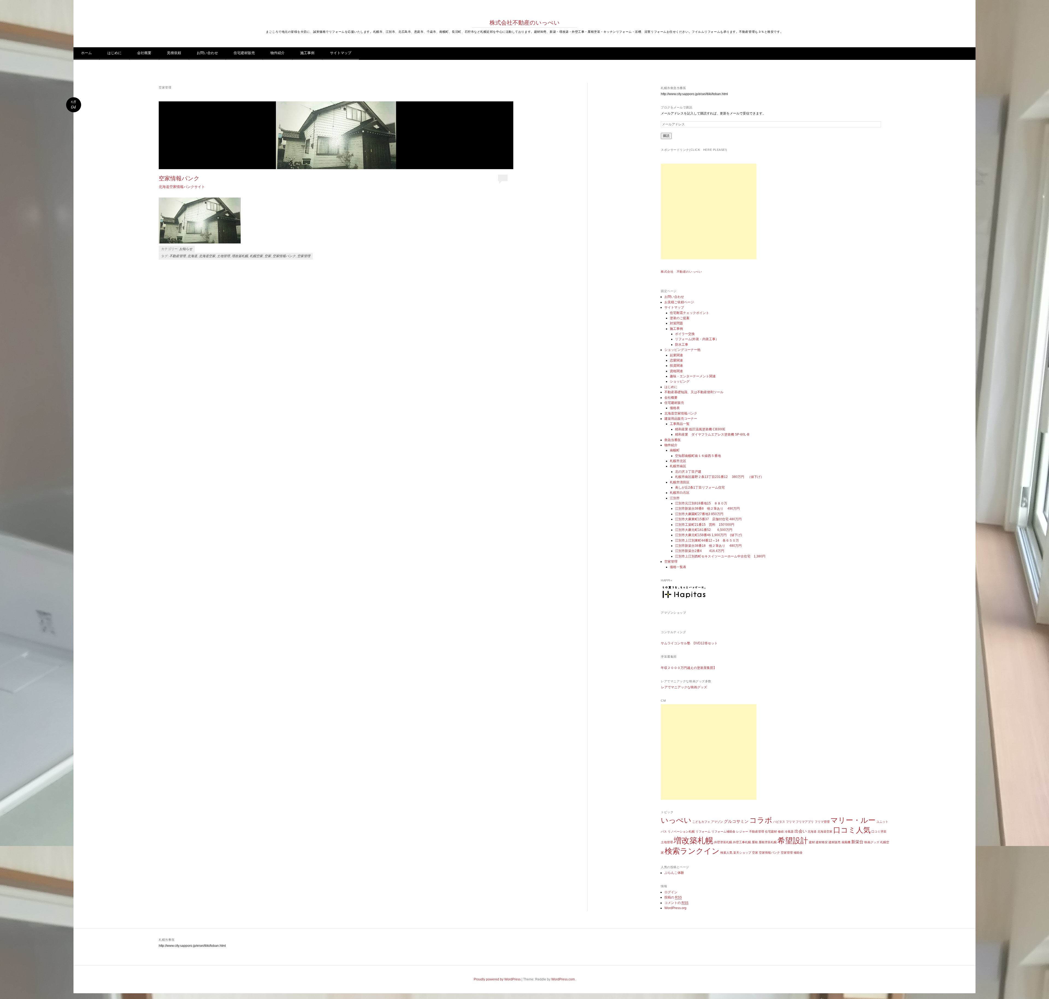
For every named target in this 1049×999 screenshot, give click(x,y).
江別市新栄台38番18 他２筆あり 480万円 (708, 546)
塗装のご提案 (679, 318)
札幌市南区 (678, 466)
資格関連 (676, 371)
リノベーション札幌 (681, 831)
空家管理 (303, 256)
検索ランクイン (692, 851)
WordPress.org (675, 908)
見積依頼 (174, 53)
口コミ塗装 (878, 831)
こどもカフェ (701, 821)
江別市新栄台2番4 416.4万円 (699, 551)
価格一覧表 (678, 567)
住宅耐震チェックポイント (689, 313)
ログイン (670, 892)
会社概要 (144, 53)
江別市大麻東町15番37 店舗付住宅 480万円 (708, 519)
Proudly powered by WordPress (497, 979)
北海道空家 (207, 256)
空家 (267, 256)
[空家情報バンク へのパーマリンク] (336, 135)
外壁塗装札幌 (723, 842)
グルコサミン (736, 821)
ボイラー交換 (685, 334)
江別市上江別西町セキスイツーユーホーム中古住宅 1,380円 (720, 556)
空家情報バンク (179, 178)
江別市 (675, 498)
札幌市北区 (678, 461)
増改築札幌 (240, 256)
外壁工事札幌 (742, 842)
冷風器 (789, 831)
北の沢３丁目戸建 (688, 472)
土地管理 (223, 256)
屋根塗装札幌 (768, 842)
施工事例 (307, 53)
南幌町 (675, 450)
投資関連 (676, 366)
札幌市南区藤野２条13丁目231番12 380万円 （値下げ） (719, 477)
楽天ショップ (742, 852)
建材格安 (822, 842)
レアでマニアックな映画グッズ (684, 687)
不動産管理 (177, 256)
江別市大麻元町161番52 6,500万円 (703, 530)
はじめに (114, 53)
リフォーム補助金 (723, 831)
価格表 (675, 408)
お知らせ (185, 249)
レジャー (742, 831)
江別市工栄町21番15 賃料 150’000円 (704, 525)
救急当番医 (672, 440)
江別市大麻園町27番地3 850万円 (699, 514)
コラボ (760, 820)
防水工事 (681, 344)
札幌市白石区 (679, 493)
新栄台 (857, 841)
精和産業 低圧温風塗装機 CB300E (700, 429)
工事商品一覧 (679, 424)
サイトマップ (340, 53)
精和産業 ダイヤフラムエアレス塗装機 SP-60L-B (712, 434)
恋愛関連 (676, 360)
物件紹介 (277, 53)
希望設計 (792, 840)
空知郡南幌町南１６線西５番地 (698, 456)
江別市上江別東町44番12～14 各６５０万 (707, 540)
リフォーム (703, 831)
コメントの (676, 903)
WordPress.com (563, 979)
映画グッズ (871, 842)
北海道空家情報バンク (680, 413)
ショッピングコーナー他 (682, 350)
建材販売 (835, 842)
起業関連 (676, 355)
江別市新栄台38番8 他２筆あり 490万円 (709, 508)
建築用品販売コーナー (680, 419)
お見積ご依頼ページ (679, 302)
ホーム (86, 53)
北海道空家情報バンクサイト (182, 187)
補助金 (798, 852)
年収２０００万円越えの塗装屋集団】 (689, 668)
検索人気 (726, 852)
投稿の (673, 897)
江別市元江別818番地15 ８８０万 (701, 503)
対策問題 (676, 323)
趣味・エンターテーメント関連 (693, 376)
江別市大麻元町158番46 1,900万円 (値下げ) (708, 535)
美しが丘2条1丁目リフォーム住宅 (700, 487)
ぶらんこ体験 (674, 873)
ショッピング (679, 381)
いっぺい (676, 820)
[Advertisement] (708, 211)
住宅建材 (771, 831)
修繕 (781, 831)
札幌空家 (256, 256)
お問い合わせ (207, 53)
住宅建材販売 (244, 53)
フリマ (790, 821)
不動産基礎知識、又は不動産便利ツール (693, 392)
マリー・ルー (853, 820)
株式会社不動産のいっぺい (525, 22)
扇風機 (845, 842)
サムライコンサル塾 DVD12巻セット (689, 643)
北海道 (192, 256)
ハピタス (779, 821)
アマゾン (717, 821)
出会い (800, 831)
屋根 (755, 842)
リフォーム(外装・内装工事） (697, 339)
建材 (812, 842)
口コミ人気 (852, 830)
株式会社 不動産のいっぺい (681, 271)
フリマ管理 (822, 821)
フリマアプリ (805, 821)
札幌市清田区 (679, 482)
